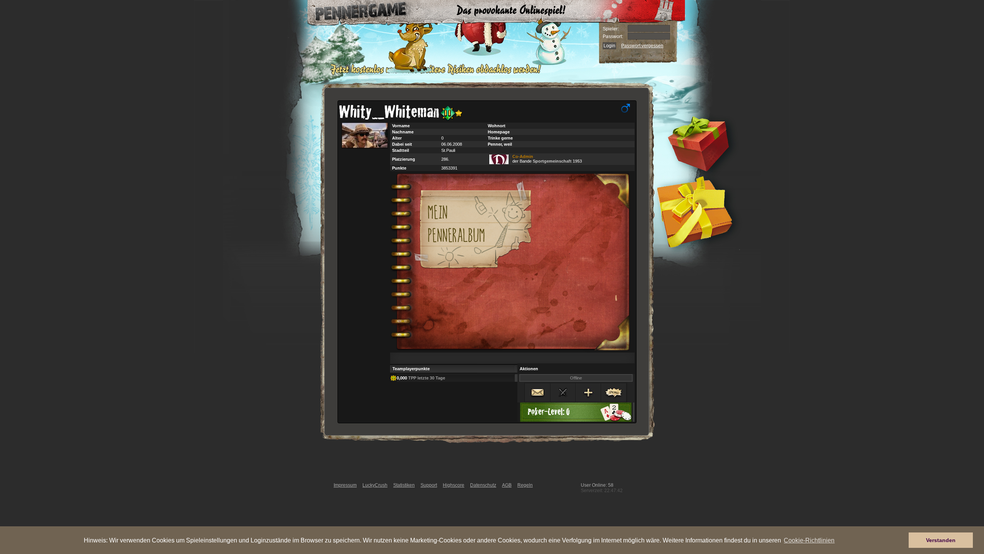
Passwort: (613, 36)
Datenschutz (483, 485)
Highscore (453, 485)
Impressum (345, 485)
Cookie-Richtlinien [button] (809, 540)
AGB (507, 485)
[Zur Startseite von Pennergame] (353, 12)
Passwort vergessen (642, 45)
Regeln (525, 485)
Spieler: (611, 29)
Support (429, 485)
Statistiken (404, 485)
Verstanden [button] (941, 540)
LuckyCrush (374, 485)
